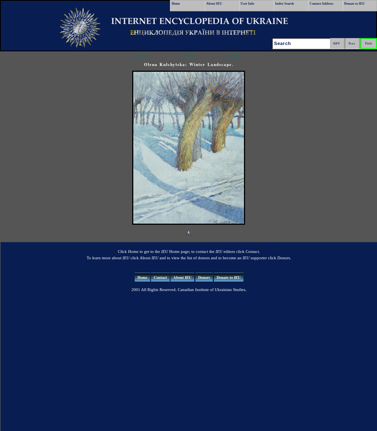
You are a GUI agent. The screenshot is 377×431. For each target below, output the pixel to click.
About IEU (214, 4)
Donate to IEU (354, 4)
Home (176, 4)
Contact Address (321, 4)
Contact (160, 277)
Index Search (284, 4)
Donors (204, 277)
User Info (247, 4)
